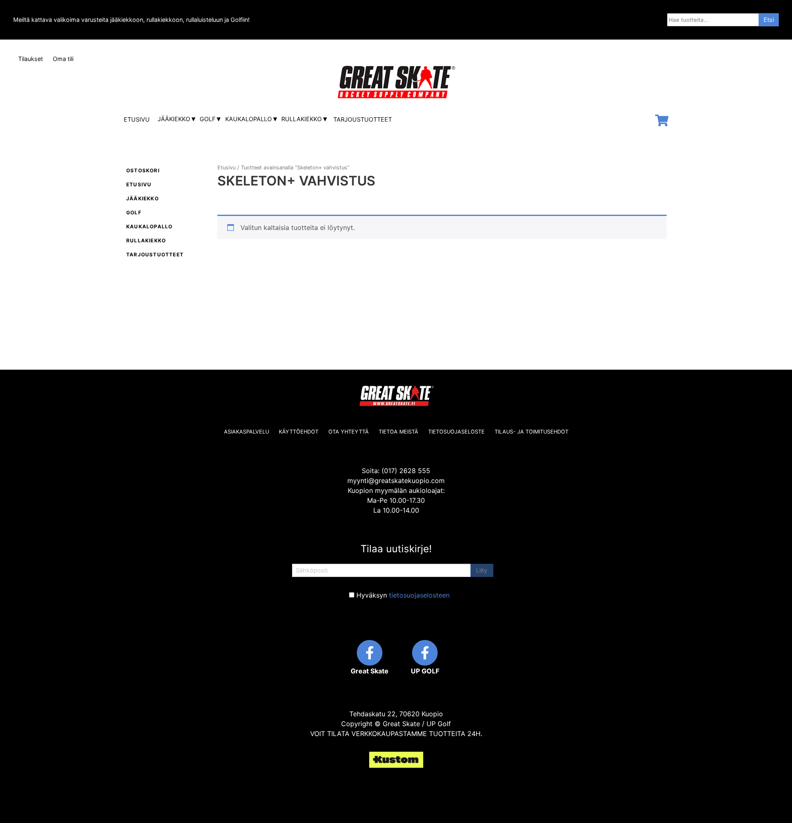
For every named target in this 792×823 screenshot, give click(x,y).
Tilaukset (30, 58)
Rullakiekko (301, 118)
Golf (207, 118)
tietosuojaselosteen (419, 595)
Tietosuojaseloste (456, 432)
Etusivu (137, 119)
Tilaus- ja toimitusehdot (531, 432)
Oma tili (63, 58)
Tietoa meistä (398, 432)
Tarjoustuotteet (362, 119)
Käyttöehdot (298, 432)
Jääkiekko (174, 118)
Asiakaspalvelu (246, 432)
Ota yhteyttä (348, 432)
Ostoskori (143, 170)
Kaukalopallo (248, 118)
